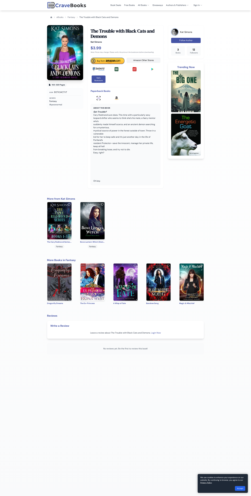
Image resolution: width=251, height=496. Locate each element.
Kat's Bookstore (98, 79)
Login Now (156, 332)
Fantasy (71, 17)
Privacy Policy (206, 482)
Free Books (129, 5)
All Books (142, 5)
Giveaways (157, 5)
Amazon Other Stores (143, 60)
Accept (240, 488)
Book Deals (115, 5)
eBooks (59, 17)
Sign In (196, 5)
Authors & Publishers (176, 5)
